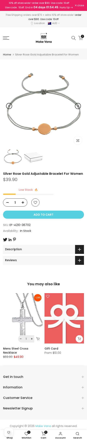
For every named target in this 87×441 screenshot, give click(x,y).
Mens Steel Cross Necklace (15, 351)
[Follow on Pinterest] (14, 239)
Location (39, 23)
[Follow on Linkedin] (10, 239)
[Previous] (9, 106)
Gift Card (51, 349)
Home (7, 54)
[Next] (78, 106)
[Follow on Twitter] (5, 239)
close (80, 5)
